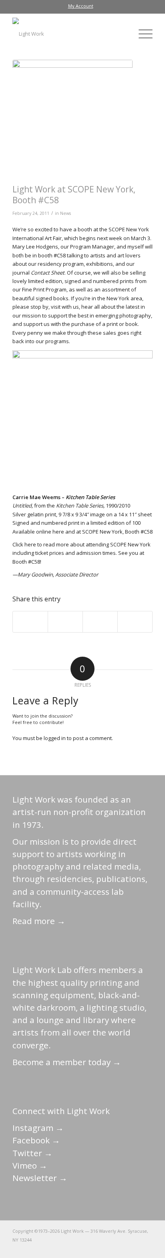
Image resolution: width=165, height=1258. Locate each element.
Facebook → (36, 1140)
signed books (52, 298)
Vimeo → (29, 1165)
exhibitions (99, 263)
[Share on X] (65, 621)
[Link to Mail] (74, 1248)
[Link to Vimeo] (123, 1248)
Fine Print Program (44, 289)
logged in (55, 738)
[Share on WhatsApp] (100, 621)
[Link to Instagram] (111, 1248)
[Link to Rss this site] (147, 1248)
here (58, 531)
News (65, 213)
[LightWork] (68, 34)
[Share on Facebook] (30, 621)
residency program (61, 263)
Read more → (38, 920)
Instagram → (38, 1127)
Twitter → (32, 1153)
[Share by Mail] (135, 621)
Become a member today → (66, 1062)
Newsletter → (39, 1177)
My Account (80, 6)
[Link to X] (86, 1248)
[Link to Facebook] (99, 1248)
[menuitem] (80, 6)
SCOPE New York (130, 544)
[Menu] (142, 34)
